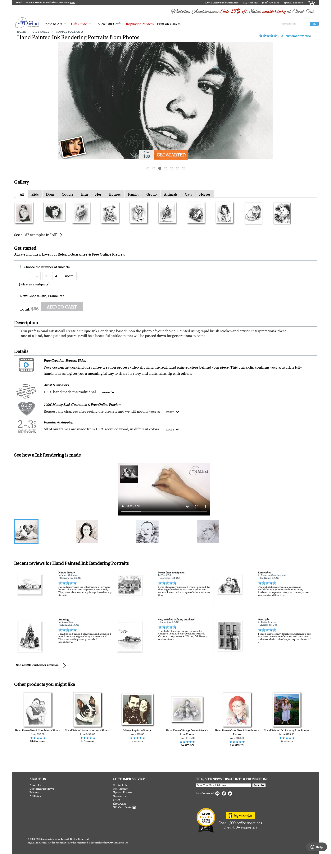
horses (205, 194)
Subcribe (259, 785)
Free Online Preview (108, 254)
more (69, 276)
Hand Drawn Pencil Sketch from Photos (38, 730)
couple (67, 194)
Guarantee (120, 796)
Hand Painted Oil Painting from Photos (286, 730)
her (98, 194)
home (21, 31)
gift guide (41, 31)
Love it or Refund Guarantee (65, 254)
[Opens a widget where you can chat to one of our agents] (316, 847)
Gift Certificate (122, 807)
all (22, 194)
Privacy (34, 792)
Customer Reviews (41, 789)
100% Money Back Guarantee (221, 2)
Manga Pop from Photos (137, 730)
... (67, 595)
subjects (64, 267)
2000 (72, 2)
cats (188, 194)
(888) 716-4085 (270, 2)
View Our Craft (109, 23)
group (151, 194)
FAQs (116, 800)
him (84, 194)
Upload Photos (122, 792)
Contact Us (120, 785)
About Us (35, 785)
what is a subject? (34, 284)
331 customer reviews (295, 36)
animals (171, 194)
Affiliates (35, 796)
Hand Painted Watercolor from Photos (87, 730)
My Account (250, 2)
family (133, 194)
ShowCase (119, 804)
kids (35, 194)
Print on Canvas (168, 23)
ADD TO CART (62, 307)
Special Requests (293, 2)
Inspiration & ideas (140, 23)
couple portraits (70, 31)
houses (115, 194)
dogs (50, 194)
